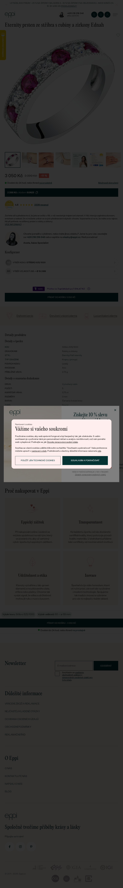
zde (99, 451)
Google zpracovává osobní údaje (62, 442)
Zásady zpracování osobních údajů (90, 474)
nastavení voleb (39, 451)
